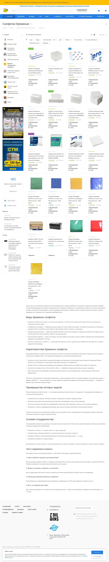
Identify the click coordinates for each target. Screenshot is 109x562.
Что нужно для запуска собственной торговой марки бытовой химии (15, 268)
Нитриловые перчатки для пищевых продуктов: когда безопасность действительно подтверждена (15, 245)
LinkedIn (26, 518)
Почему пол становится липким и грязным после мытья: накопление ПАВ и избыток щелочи (15, 257)
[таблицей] (106, 34)
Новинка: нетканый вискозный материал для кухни (12, 218)
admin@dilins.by (54, 509)
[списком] (103, 34)
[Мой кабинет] (92, 11)
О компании (7, 506)
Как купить (27, 506)
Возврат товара (17, 512)
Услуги (17, 506)
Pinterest (22, 518)
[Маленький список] (91, 34)
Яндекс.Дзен (13, 518)
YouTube (9, 518)
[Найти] (71, 10)
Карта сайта (32, 509)
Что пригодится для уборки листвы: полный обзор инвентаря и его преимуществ (12, 227)
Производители (8, 509)
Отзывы (5, 512)
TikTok (17, 518)
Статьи (5, 235)
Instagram (4, 518)
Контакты (20, 509)
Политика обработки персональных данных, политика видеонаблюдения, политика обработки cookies (86, 516)
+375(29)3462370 (81, 10)
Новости (5, 211)
